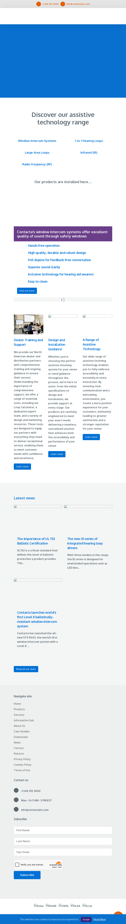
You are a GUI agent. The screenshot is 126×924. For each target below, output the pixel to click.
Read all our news (26, 669)
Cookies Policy (23, 764)
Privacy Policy (22, 759)
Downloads (21, 737)
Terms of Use (22, 770)
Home (17, 703)
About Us (19, 725)
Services (19, 714)
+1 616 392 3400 (50, 4)
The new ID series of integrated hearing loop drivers (85, 543)
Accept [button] (86, 919)
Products (19, 709)
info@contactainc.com (78, 4)
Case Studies (22, 731)
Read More (100, 919)
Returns (19, 753)
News (17, 742)
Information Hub (24, 720)
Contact (19, 748)
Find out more (27, 290)
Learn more (22, 466)
